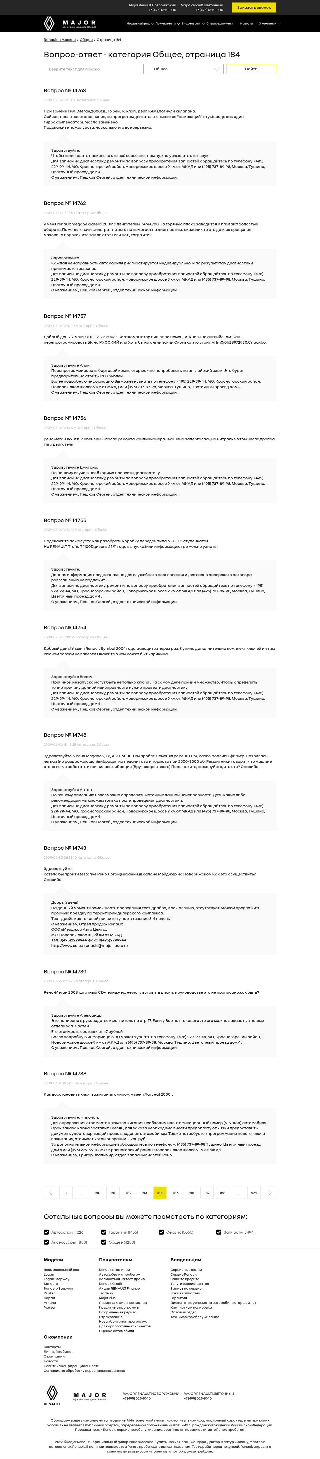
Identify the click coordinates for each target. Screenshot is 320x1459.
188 (223, 1192)
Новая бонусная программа (123, 1321)
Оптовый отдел (183, 1312)
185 (175, 1192)
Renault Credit (110, 1283)
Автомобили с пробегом (119, 1274)
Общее (86, 39)
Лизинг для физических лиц (123, 1302)
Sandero (51, 1283)
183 (144, 1192)
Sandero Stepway (58, 1288)
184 (160, 1192)
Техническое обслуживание (194, 1317)
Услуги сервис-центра (189, 1283)
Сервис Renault (183, 1274)
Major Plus (107, 1298)
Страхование (110, 1317)
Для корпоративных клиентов (125, 1326)
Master (50, 1307)
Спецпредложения (220, 23)
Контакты (52, 1347)
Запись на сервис (186, 1288)
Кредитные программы (119, 1307)
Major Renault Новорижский (151, 1393)
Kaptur (49, 1298)
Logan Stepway (57, 1279)
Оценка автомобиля (116, 1331)
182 (129, 1192)
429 (254, 1192)
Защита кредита (185, 1279)
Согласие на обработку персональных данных (84, 1370)
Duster (49, 1293)
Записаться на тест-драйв (122, 1279)
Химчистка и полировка (191, 1307)
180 (97, 1192)
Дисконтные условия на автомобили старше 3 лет (213, 1302)
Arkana (50, 1302)
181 (112, 1192)
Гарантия (178, 1298)
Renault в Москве (60, 39)
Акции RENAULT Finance (119, 1288)
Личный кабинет (58, 1351)
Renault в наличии (114, 1269)
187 (207, 1192)
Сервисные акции (186, 1269)
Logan (49, 1274)
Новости (246, 23)
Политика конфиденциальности (72, 1366)
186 (191, 1192)
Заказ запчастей (185, 1293)
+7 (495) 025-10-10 (162, 9)
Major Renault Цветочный (209, 1393)
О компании (54, 1356)
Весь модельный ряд (61, 1269)
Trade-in (106, 1293)
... (81, 1192)
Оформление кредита (117, 1312)
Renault (83, 1442)
